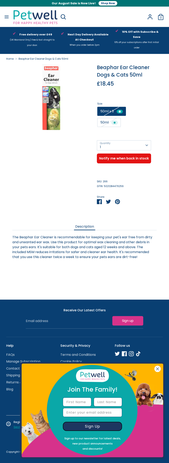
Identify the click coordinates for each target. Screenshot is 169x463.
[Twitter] (117, 353)
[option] (32, 40)
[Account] (150, 15)
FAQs (10, 354)
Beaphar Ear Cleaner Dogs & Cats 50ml (43, 58)
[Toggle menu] (6, 17)
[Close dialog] (157, 369)
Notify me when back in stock (124, 158)
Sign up (128, 320)
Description (84, 226)
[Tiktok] (138, 353)
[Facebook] (124, 353)
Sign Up (92, 426)
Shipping (13, 375)
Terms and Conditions (78, 354)
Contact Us (15, 368)
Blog (9, 389)
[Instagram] (131, 353)
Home (10, 58)
